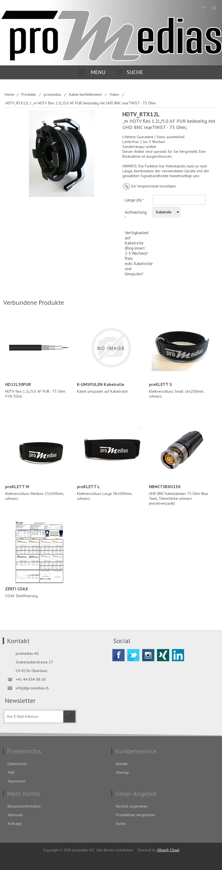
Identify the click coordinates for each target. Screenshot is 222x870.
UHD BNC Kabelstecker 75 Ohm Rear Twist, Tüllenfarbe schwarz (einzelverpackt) (178, 495)
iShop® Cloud (168, 850)
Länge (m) (134, 200)
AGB (11, 772)
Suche (121, 823)
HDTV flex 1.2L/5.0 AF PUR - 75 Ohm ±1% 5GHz (35, 390)
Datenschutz (17, 763)
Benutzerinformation (24, 806)
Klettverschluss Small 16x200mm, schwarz (176, 390)
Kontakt (122, 763)
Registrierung (203, 7)
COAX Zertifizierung (21, 592)
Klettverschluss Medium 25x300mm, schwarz (34, 492)
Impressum (16, 781)
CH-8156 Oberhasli (31, 670)
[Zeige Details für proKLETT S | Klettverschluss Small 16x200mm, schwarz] (183, 348)
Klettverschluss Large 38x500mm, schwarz (104, 492)
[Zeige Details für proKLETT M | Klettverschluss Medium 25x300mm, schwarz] (39, 450)
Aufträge (15, 823)
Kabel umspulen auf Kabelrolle (102, 388)
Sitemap (122, 772)
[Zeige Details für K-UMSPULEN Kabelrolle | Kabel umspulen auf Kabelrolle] (111, 348)
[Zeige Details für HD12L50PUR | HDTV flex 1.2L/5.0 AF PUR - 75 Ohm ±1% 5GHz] (39, 348)
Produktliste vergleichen (135, 814)
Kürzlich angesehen (132, 806)
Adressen (15, 814)
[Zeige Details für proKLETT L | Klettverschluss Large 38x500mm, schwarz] (111, 450)
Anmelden (214, 7)
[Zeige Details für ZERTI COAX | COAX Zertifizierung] (39, 552)
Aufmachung (136, 212)
